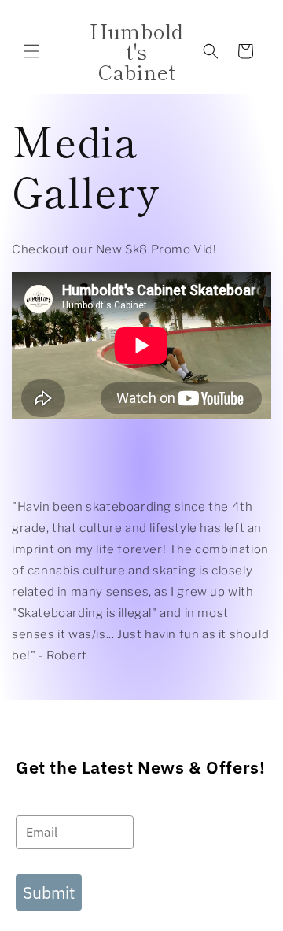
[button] (31, 51)
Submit (49, 892)
